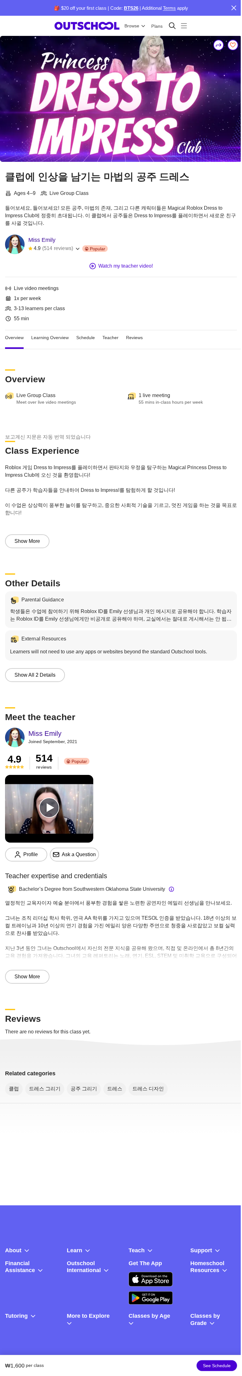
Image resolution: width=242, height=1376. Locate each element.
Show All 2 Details (34, 675)
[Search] (172, 26)
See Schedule (217, 1365)
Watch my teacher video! (125, 266)
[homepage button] (87, 26)
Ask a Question (79, 854)
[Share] (218, 45)
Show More (27, 541)
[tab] (14, 337)
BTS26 (131, 8)
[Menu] (184, 25)
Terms (169, 8)
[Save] (233, 45)
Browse (131, 25)
